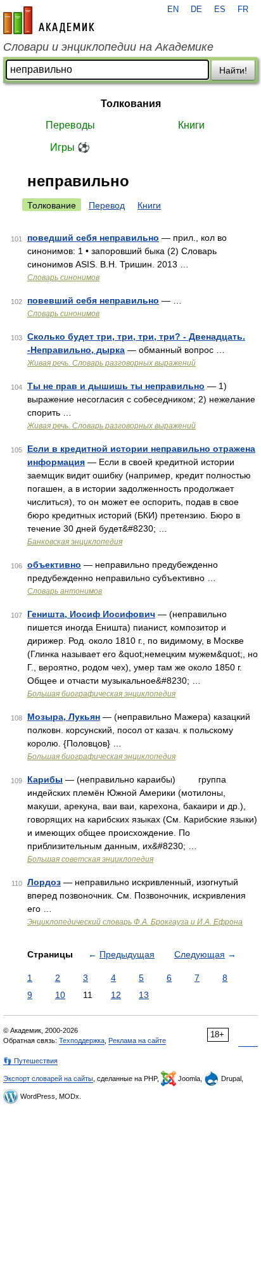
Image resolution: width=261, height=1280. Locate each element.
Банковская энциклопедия (74, 541)
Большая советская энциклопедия (90, 859)
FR (243, 9)
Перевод (107, 205)
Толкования (131, 103)
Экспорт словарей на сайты (48, 1078)
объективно (54, 565)
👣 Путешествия (30, 1061)
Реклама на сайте (137, 1040)
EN (173, 9)
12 (116, 995)
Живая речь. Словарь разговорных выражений (111, 363)
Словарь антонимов (64, 591)
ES (220, 9)
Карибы (45, 779)
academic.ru (48, 20)
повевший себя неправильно (93, 300)
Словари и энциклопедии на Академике (108, 47)
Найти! (233, 70)
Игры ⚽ (70, 147)
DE (196, 9)
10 (60, 995)
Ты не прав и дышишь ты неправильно (116, 386)
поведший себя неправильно (93, 238)
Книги (191, 125)
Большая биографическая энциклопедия (101, 693)
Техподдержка (82, 1040)
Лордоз (44, 882)
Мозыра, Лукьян (63, 717)
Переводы (70, 125)
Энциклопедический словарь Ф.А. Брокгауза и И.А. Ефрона (135, 922)
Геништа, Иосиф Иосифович (91, 614)
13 (144, 995)
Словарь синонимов (63, 277)
